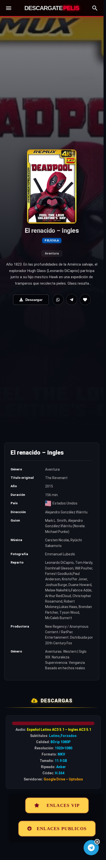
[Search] (95, 8)
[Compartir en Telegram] (71, 299)
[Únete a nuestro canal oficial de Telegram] (91, 847)
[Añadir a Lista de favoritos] (85, 299)
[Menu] (9, 8)
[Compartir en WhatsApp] (58, 299)
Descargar (33, 300)
